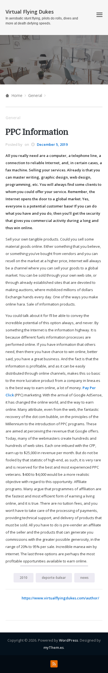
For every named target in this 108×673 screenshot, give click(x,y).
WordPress (68, 640)
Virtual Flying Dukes (30, 11)
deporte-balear (54, 577)
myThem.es (53, 647)
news (84, 577)
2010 (23, 577)
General (35, 95)
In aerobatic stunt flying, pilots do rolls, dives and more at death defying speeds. (42, 20)
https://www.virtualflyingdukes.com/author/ (60, 598)
